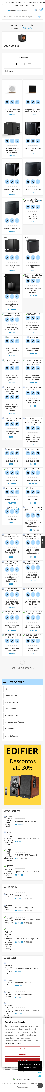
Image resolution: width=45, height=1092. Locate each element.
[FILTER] (43, 546)
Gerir (22, 1049)
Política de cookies (13, 1044)
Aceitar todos (22, 1060)
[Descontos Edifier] (22, 774)
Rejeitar (22, 1054)
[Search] (39, 16)
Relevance (22, 70)
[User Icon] (35, 10)
